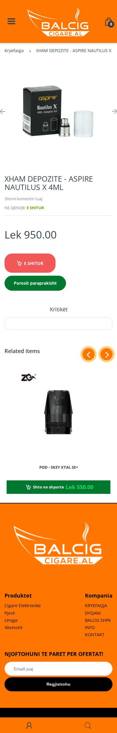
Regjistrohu (58, 684)
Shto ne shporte (63, 487)
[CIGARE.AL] (58, 21)
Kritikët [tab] (59, 309)
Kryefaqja (14, 50)
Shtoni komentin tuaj (23, 198)
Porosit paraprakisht (35, 283)
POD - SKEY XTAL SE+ (58, 467)
